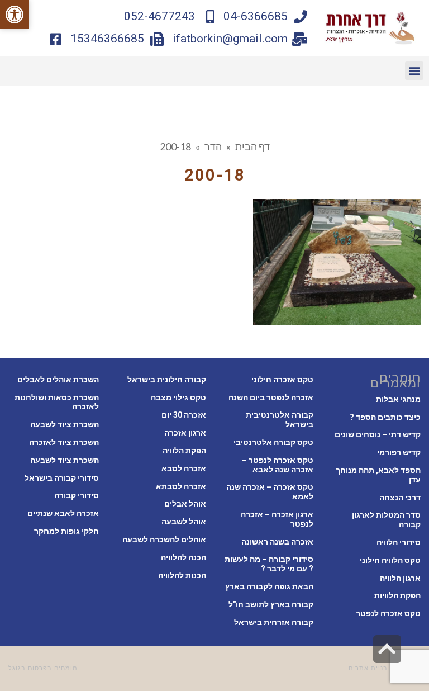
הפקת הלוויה (184, 450)
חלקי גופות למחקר (66, 531)
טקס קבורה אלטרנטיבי (273, 442)
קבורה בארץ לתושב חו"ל (270, 604)
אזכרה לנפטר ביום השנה (270, 397)
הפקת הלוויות (397, 595)
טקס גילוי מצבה (178, 397)
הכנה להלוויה (183, 557)
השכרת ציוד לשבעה (64, 424)
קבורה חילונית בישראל (166, 379)
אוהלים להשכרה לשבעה (164, 539)
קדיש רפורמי (399, 452)
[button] (14, 14)
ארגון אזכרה (185, 432)
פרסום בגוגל (27, 668)
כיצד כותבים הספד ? (385, 417)
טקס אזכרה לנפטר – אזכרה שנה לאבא (277, 465)
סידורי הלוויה (398, 542)
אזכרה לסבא (183, 468)
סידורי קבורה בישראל (62, 478)
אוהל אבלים (185, 503)
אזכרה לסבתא (181, 486)
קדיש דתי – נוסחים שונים (378, 434)
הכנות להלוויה (182, 575)
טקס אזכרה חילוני (282, 379)
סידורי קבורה (76, 495)
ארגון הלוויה (400, 578)
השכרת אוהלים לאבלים (58, 379)
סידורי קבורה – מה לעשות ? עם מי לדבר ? (269, 564)
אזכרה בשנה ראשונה (277, 541)
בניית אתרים (368, 668)
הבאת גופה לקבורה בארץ (269, 586)
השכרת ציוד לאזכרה (64, 442)
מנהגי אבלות (398, 399)
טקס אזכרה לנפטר (388, 613)
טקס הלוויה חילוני (390, 560)
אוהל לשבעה (183, 521)
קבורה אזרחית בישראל (273, 622)
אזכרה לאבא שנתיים (63, 513)
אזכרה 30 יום (183, 414)
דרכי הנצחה (400, 497)
